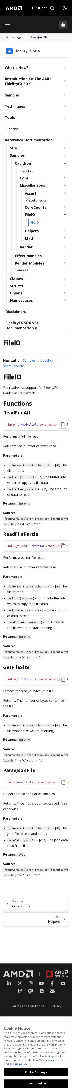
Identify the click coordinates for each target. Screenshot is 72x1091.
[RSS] (41, 991)
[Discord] (63, 983)
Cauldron (47, 360)
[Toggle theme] (65, 8)
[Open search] (52, 8)
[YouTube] (41, 983)
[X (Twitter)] (20, 983)
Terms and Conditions (27, 1006)
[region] (36, 424)
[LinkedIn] (9, 983)
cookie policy (18, 1064)
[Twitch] (19, 991)
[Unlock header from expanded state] (63, 25)
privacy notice (53, 1060)
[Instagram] (30, 983)
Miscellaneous (14, 366)
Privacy (56, 1006)
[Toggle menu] (7, 25)
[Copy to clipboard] (63, 425)
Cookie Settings (36, 1072)
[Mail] (52, 991)
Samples (29, 360)
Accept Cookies (36, 1083)
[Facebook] (52, 983)
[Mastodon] (30, 991)
